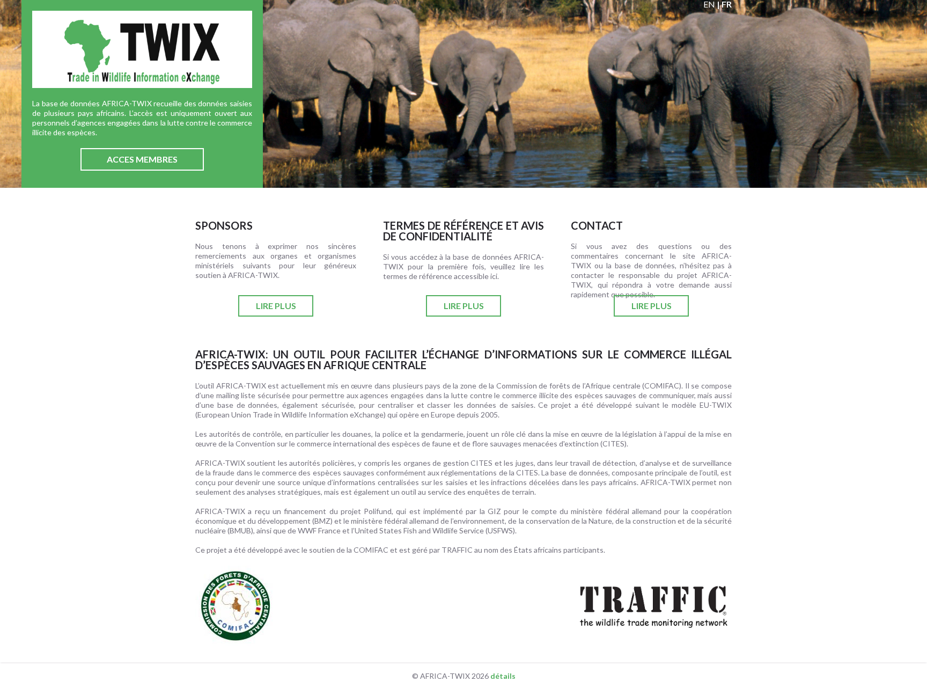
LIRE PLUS (276, 305)
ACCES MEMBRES (142, 159)
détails (503, 675)
